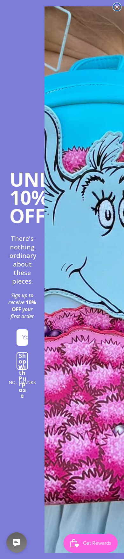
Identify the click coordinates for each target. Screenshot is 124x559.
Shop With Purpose (22, 361)
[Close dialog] (117, 7)
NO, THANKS (22, 382)
